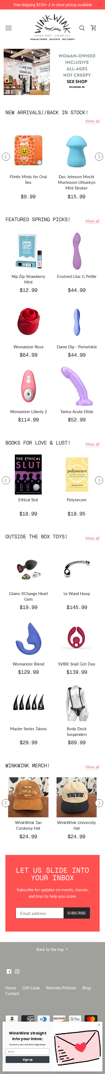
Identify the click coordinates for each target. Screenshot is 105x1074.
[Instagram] (17, 971)
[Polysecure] (77, 474)
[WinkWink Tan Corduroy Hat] (28, 797)
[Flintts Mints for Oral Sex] (28, 151)
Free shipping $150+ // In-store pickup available (52, 4)
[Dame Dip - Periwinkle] (77, 321)
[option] (52, 72)
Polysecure (76, 499)
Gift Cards (31, 987)
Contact (12, 993)
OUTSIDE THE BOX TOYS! (36, 536)
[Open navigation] (8, 28)
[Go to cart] (93, 27)
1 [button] (49, 92)
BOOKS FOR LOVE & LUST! (38, 442)
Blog (86, 987)
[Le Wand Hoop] (77, 568)
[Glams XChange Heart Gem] (28, 568)
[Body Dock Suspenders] (77, 703)
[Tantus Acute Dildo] (77, 386)
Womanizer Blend (28, 663)
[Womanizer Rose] (28, 321)
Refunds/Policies (61, 987)
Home (10, 987)
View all (92, 121)
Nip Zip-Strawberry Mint (28, 279)
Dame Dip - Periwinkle (77, 346)
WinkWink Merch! (27, 765)
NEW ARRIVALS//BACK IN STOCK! (46, 112)
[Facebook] (9, 971)
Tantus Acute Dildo (76, 411)
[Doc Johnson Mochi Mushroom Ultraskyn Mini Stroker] (77, 151)
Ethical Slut (28, 499)
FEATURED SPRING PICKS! (38, 219)
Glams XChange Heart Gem (28, 596)
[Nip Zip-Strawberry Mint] (28, 251)
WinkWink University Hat (76, 825)
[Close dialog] (99, 1025)
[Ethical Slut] (28, 474)
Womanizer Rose (28, 346)
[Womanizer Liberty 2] (28, 386)
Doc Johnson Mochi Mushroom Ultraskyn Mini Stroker (76, 182)
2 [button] (55, 92)
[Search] (82, 27)
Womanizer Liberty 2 (28, 411)
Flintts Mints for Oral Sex (28, 179)
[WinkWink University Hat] (77, 797)
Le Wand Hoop (77, 593)
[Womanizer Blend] (28, 638)
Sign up (28, 1059)
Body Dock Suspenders (77, 731)
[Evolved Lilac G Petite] (77, 251)
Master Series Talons (28, 728)
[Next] (99, 157)
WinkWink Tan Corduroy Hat (28, 825)
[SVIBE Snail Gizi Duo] (77, 638)
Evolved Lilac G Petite (76, 276)
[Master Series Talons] (28, 703)
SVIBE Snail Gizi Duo (76, 663)
